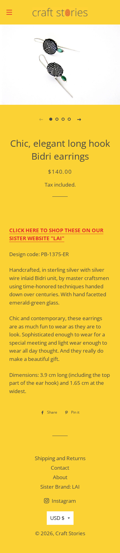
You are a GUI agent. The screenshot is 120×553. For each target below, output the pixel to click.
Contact (60, 467)
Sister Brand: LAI (60, 486)
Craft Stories (70, 533)
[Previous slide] (41, 119)
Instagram (63, 500)
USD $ (57, 517)
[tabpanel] (60, 64)
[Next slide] (79, 119)
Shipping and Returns (60, 458)
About (60, 477)
